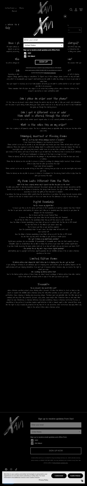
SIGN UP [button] (43, 62)
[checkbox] (44, 53)
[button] (65, 16)
